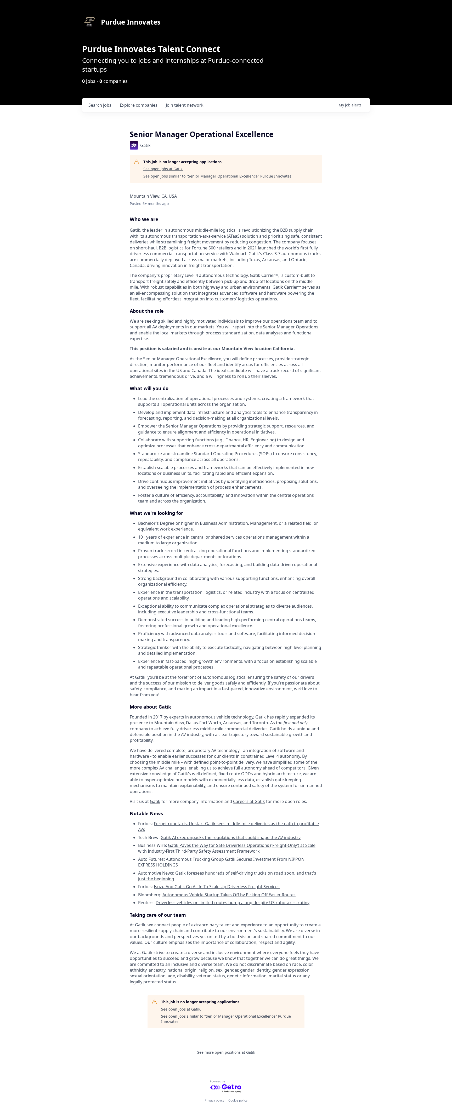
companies (138, 105)
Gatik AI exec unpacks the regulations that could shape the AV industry (231, 837)
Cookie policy (237, 1100)
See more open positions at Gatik (226, 1052)
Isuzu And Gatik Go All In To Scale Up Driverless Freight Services (217, 886)
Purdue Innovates (131, 22)
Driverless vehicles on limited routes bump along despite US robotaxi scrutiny (232, 902)
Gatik (155, 801)
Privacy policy (214, 1100)
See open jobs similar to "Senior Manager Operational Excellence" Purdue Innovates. (217, 176)
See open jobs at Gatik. (163, 168)
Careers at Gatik (249, 801)
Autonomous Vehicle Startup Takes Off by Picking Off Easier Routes (229, 895)
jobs (99, 105)
